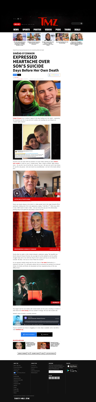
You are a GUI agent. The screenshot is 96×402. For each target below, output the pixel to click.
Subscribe (61, 371)
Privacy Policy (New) (18, 367)
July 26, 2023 (19, 79)
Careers (33, 369)
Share (29, 334)
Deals (77, 29)
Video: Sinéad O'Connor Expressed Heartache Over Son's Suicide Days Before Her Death (22, 201)
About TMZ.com (17, 365)
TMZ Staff (16, 77)
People (15, 387)
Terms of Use (16, 369)
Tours (68, 29)
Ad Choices (16, 370)
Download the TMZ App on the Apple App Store (72, 366)
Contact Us (33, 365)
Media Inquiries (34, 372)
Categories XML (17, 383)
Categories (16, 381)
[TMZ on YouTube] (55, 378)
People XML (16, 389)
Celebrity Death (35, 353)
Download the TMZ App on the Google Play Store (72, 370)
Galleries (15, 385)
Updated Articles (17, 378)
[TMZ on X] (16, 18)
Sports (26, 29)
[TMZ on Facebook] (14, 18)
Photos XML (16, 391)
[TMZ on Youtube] (18, 18)
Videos (48, 29)
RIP (29, 353)
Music (42, 353)
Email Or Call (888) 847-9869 (28, 24)
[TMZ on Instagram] (21, 18)
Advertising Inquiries (35, 370)
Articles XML (16, 376)
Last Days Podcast (50, 353)
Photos (37, 29)
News (16, 29)
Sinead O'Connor (22, 353)
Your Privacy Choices (20, 372)
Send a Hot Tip (34, 367)
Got (17, 24)
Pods (58, 29)
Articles (15, 374)
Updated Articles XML (18, 380)
